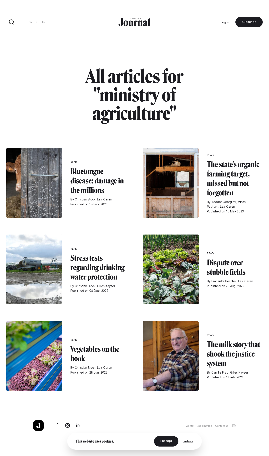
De (31, 22)
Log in (225, 22)
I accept (166, 441)
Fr (43, 22)
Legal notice (204, 425)
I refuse (188, 441)
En (37, 22)
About (190, 425)
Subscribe (249, 22)
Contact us (221, 425)
